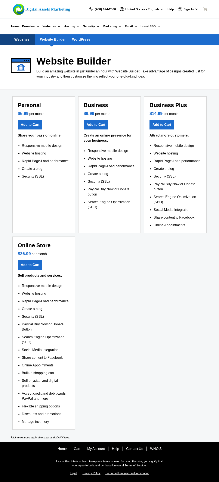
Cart (77, 449)
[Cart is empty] (205, 9)
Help (115, 449)
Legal (73, 473)
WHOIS (156, 449)
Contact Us (134, 449)
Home (62, 449)
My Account (96, 449)
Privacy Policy (92, 473)
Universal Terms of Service (129, 465)
